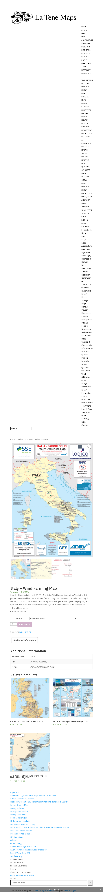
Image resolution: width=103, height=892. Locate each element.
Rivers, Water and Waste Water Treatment (28, 849)
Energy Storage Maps (85, 96)
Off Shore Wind (16, 837)
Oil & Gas (85, 177)
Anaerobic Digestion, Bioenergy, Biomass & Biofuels (86, 50)
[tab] (25, 640)
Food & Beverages (18, 817)
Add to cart (24, 624)
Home (83, 27)
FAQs (83, 33)
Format (19, 618)
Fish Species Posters (19, 811)
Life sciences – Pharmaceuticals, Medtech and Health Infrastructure (39, 827)
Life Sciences (86, 147)
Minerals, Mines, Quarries (21, 833)
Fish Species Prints (18, 814)
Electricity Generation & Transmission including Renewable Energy (87, 80)
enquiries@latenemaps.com (22, 875)
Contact (85, 227)
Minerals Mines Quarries (85, 163)
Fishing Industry (17, 808)
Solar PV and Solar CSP (20, 853)
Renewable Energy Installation (86, 190)
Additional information (25, 640)
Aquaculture (87, 40)
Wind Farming (22, 439)
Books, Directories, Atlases (86, 63)
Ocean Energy (16, 843)
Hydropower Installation (20, 821)
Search (13, 878)
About (84, 30)
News (83, 223)
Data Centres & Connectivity (86, 341)
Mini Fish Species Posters (84, 153)
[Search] (90, 883)
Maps (83, 37)
